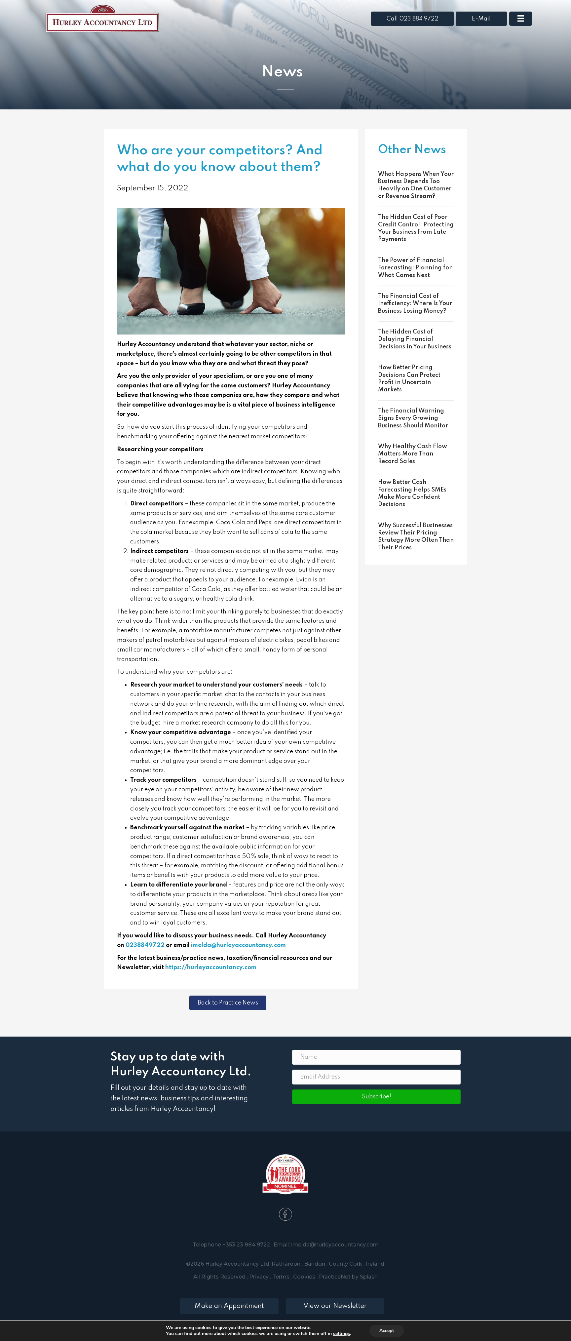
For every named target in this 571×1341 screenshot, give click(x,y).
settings (341, 1334)
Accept (386, 1330)
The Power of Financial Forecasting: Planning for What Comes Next (415, 267)
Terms (280, 1277)
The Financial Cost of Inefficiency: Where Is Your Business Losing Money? (415, 303)
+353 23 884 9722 (246, 1245)
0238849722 (145, 945)
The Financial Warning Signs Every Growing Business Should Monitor (413, 418)
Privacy (259, 1277)
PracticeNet (335, 1277)
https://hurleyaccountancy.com (210, 967)
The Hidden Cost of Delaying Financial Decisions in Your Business (414, 339)
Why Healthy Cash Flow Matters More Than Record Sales (412, 454)
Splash (369, 1277)
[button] (376, 1096)
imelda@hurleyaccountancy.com (238, 945)
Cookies (304, 1277)
